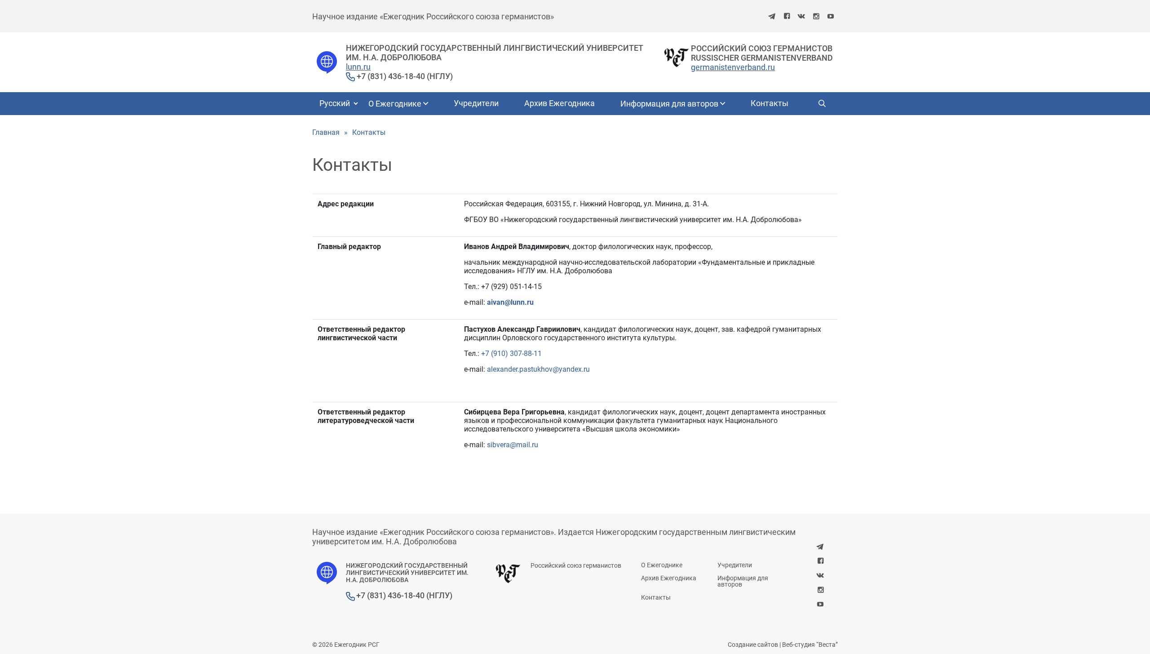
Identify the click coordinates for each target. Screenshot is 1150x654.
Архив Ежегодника (559, 103)
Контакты (769, 103)
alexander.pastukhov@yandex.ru (538, 369)
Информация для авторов (670, 103)
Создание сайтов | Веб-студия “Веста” (783, 644)
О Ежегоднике (395, 103)
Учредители (476, 103)
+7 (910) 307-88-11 (511, 353)
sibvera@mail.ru (512, 444)
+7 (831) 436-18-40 (390, 76)
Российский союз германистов (576, 565)
